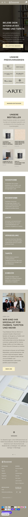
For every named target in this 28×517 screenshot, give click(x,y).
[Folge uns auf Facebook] (16, 492)
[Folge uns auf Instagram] (19, 492)
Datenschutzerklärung (7, 492)
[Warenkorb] (25, 2)
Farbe (3, 468)
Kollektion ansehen (13, 46)
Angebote (4, 475)
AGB (3, 489)
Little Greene (18, 480)
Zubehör (4, 473)
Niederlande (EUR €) (6, 497)
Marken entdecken (14, 103)
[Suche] (4, 2)
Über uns (8, 369)
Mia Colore (17, 478)
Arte (16, 471)
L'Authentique (18, 473)
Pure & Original (18, 468)
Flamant (17, 475)
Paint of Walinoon (19, 483)
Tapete (3, 471)
